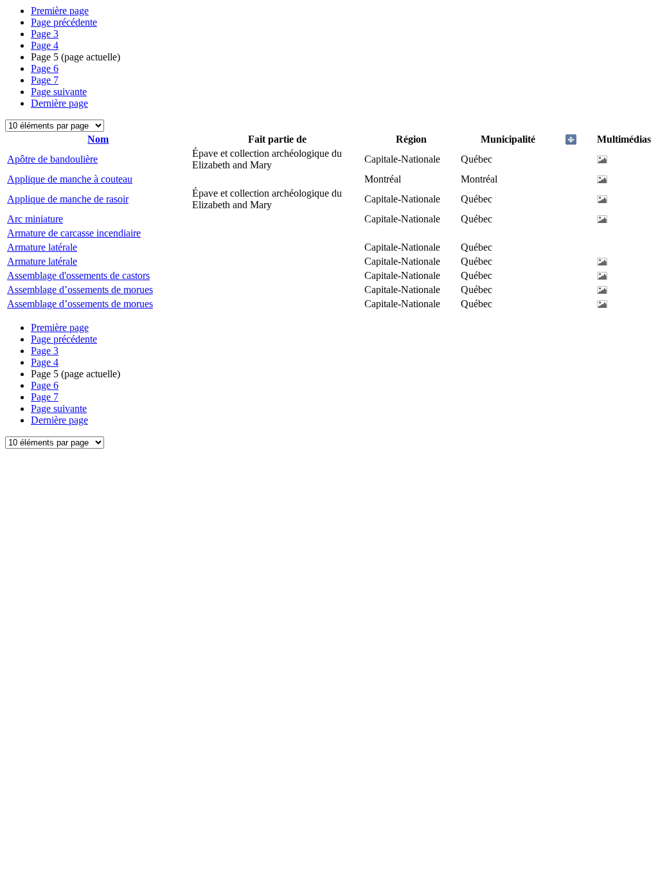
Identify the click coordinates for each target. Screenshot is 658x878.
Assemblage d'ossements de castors (78, 275)
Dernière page (59, 103)
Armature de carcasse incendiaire (74, 233)
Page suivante (59, 91)
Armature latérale (42, 247)
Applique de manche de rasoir (68, 198)
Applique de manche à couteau (69, 179)
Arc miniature (35, 218)
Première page (60, 10)
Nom (98, 139)
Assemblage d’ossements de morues (80, 289)
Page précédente (64, 22)
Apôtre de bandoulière (52, 159)
